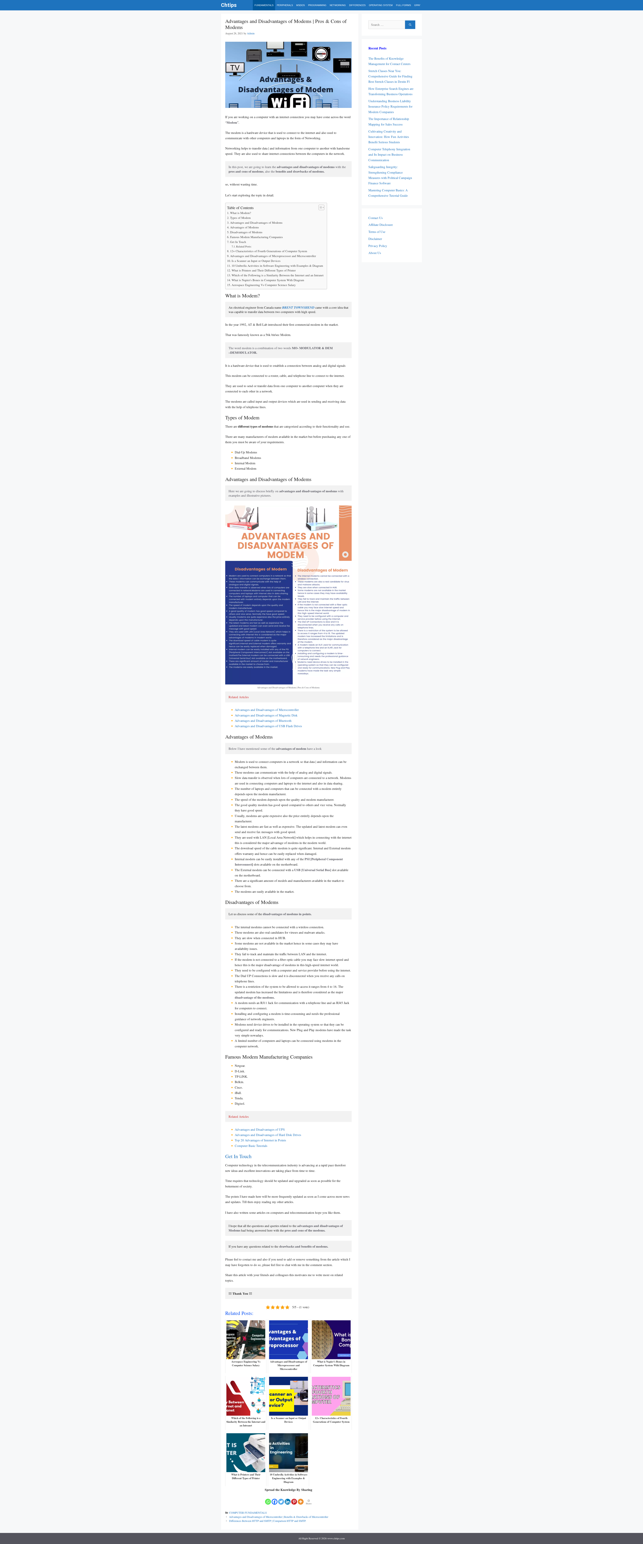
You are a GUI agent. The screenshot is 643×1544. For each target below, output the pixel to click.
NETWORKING (338, 5)
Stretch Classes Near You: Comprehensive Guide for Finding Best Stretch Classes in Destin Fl (390, 76)
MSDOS (300, 5)
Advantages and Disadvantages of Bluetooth (264, 720)
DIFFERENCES (357, 5)
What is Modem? (240, 213)
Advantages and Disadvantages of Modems (256, 222)
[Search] (410, 24)
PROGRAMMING (317, 5)
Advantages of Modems (244, 227)
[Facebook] (274, 1499)
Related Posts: (244, 246)
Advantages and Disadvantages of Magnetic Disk (266, 715)
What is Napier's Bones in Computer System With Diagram (268, 280)
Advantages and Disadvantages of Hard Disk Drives (268, 1135)
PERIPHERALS (285, 5)
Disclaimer (375, 239)
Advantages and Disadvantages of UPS (260, 1129)
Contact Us (375, 218)
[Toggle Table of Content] (320, 207)
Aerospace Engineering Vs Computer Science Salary (264, 285)
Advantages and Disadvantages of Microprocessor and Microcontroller (273, 256)
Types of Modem (240, 218)
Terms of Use (376, 232)
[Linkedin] (288, 1499)
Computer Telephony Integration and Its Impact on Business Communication (389, 154)
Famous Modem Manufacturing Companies (256, 237)
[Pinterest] (294, 1499)
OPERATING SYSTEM (381, 5)
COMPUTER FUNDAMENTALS (248, 1513)
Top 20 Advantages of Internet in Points (260, 1140)
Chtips (229, 5)
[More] (301, 1499)
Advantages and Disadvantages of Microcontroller (267, 710)
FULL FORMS (403, 5)
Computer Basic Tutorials (251, 1146)
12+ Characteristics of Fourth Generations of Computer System (268, 251)
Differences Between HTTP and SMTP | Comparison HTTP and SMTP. (267, 1521)
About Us (374, 253)
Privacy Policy (377, 246)
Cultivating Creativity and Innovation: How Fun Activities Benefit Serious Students (388, 136)
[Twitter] (281, 1499)
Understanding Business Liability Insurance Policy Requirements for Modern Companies (390, 106)
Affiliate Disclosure (380, 225)
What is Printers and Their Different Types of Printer (264, 270)
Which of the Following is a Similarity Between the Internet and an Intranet (278, 275)
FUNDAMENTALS (264, 5)
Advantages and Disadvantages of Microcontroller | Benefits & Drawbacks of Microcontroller (278, 1517)
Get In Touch (238, 242)
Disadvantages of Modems (246, 232)
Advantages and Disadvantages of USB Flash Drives (268, 726)
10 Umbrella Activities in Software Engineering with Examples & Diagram (277, 266)
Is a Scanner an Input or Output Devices (256, 261)
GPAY (417, 5)
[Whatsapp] (268, 1499)
